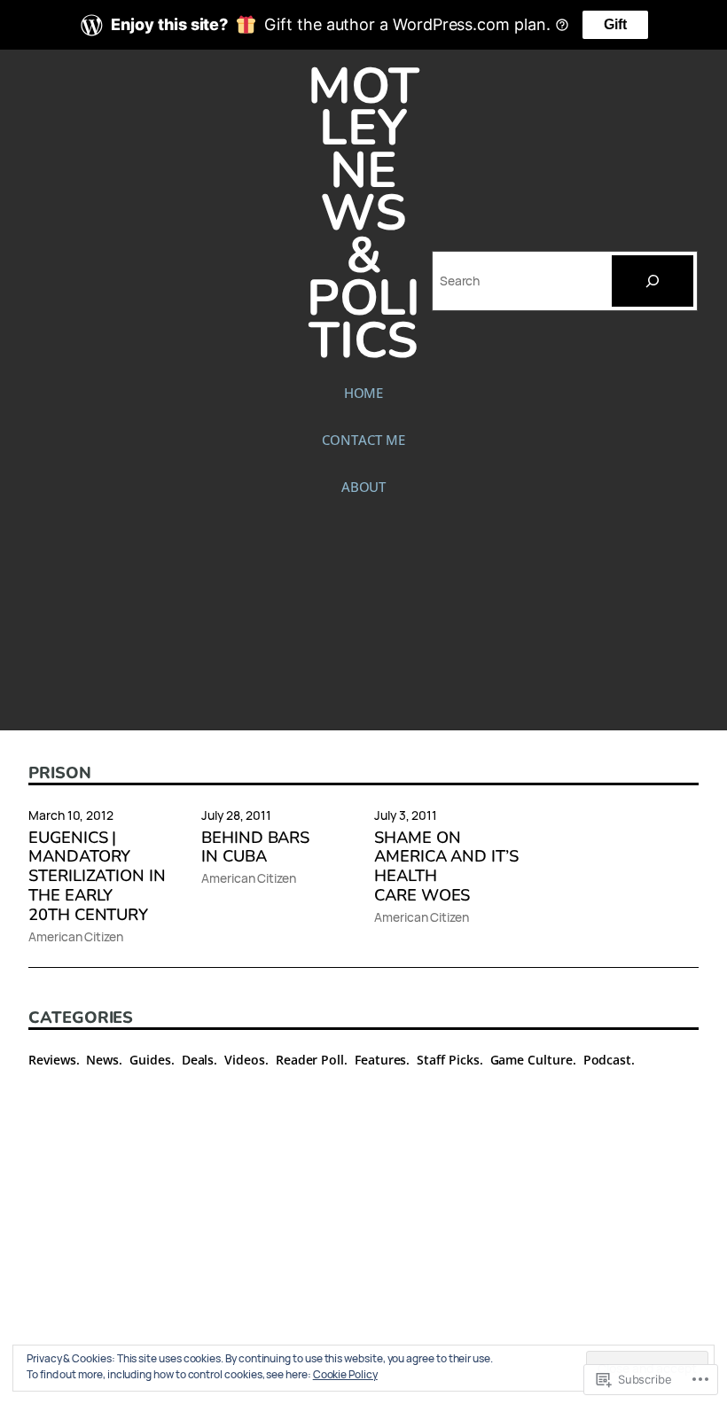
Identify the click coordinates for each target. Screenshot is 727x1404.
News (102, 1059)
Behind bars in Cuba (255, 847)
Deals (198, 1059)
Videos (244, 1059)
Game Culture (531, 1059)
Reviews (52, 1059)
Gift (615, 24)
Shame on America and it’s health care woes (446, 867)
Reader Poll (310, 1059)
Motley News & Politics (364, 214)
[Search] (652, 281)
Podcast (607, 1059)
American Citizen (75, 936)
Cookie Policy (345, 1374)
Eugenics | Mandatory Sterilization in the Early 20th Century (97, 876)
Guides (150, 1059)
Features (380, 1059)
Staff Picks (448, 1059)
